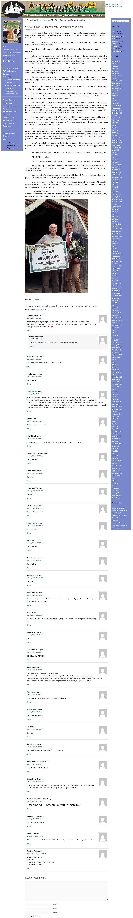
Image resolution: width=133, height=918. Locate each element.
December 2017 (117, 318)
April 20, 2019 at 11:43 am (35, 712)
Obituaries (6, 58)
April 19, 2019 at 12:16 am (35, 456)
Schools (114, 46)
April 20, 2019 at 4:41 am (34, 652)
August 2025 (116, 91)
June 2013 (115, 451)
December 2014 (117, 406)
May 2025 (115, 98)
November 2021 (117, 202)
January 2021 (116, 226)
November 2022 (117, 172)
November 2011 (117, 498)
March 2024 (115, 132)
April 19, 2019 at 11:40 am (35, 473)
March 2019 (115, 281)
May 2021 (115, 216)
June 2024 (115, 125)
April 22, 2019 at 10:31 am (35, 819)
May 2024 (115, 128)
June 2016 (115, 362)
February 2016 (116, 372)
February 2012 (116, 490)
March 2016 (115, 369)
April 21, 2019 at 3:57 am (34, 764)
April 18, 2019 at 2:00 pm (34, 359)
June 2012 (115, 480)
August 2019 (116, 268)
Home (38, 20)
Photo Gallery (7, 103)
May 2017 (115, 335)
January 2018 (116, 315)
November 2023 (117, 142)
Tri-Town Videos (8, 120)
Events (114, 31)
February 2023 (116, 165)
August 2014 (116, 416)
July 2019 (115, 271)
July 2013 (115, 448)
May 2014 (115, 424)
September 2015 (117, 384)
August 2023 (116, 150)
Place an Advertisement (10, 68)
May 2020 (115, 246)
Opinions (114, 43)
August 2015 (116, 387)
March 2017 (115, 340)
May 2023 (115, 157)
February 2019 (116, 283)
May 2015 (115, 394)
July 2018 (115, 300)
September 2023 (117, 147)
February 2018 (116, 313)
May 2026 (115, 68)
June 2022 (115, 184)
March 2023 (115, 162)
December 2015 (117, 377)
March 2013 (115, 458)
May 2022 (115, 187)
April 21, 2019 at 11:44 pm (37, 339)
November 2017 (117, 320)
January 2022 (116, 197)
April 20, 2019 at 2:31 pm (34, 729)
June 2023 (115, 155)
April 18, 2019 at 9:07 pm (34, 438)
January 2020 (116, 256)
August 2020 (116, 239)
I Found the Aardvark (9, 106)
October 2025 (116, 86)
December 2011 (117, 495)
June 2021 (115, 214)
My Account (7, 77)
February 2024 (116, 135)
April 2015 (115, 397)
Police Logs (7, 126)
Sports (114, 48)
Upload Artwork (10, 88)
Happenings (115, 36)
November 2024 (117, 113)
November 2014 (117, 409)
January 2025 (116, 108)
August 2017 (116, 327)
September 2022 (117, 177)
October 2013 (116, 441)
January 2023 (116, 167)
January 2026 (116, 78)
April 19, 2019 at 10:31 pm (35, 508)
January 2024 (116, 137)
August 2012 (116, 475)
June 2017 (115, 332)
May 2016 (115, 364)
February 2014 (116, 431)
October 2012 (116, 471)
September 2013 (117, 443)
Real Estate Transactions (11, 117)
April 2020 (115, 248)
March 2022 (115, 192)
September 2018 (117, 295)
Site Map (6, 136)
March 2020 (115, 251)
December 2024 (117, 110)
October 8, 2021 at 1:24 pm (35, 836)
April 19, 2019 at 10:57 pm (35, 543)
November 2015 (117, 379)
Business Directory (9, 100)
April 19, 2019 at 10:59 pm (35, 560)
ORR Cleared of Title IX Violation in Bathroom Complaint (119, 518)
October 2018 (116, 293)
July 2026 (115, 63)
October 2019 (116, 263)
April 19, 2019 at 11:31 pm (35, 595)
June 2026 (115, 66)
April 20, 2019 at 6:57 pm (34, 746)
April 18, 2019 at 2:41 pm (34, 376)
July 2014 (115, 419)
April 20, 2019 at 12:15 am (35, 615)
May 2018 (115, 305)
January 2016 (116, 374)
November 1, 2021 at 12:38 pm (36, 853)
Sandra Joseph (32, 709)
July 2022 (115, 182)
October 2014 (116, 411)
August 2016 (116, 357)
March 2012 (115, 488)
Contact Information (9, 133)
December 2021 (117, 199)
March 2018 (115, 310)
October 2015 (116, 382)
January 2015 (116, 404)
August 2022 (116, 179)
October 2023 (116, 145)
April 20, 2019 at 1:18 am (34, 635)
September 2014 (117, 414)
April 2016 (115, 367)
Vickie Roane (31, 692)
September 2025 (117, 88)
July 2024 (115, 123)
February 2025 (116, 105)
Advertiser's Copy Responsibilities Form (11, 92)
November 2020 (117, 231)
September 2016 (117, 355)
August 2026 (116, 61)
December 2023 (117, 140)
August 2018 (116, 298)
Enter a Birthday (8, 61)
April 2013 (115, 456)
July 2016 (115, 359)
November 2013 (117, 438)
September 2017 (117, 325)
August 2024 (116, 120)
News (113, 38)
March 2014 (115, 429)
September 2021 (117, 207)
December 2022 (117, 170)
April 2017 (115, 337)
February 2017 (116, 342)
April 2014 (115, 426)
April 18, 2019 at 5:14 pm (34, 421)
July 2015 (115, 389)
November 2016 (117, 350)
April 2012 (115, 485)
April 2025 (115, 100)
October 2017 (116, 322)
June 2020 (115, 244)
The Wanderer (53, 9)
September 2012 (117, 473)
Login (4, 139)
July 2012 (115, 478)
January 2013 (116, 463)
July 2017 (115, 330)
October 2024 (116, 115)
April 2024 (115, 130)
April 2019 (115, 278)
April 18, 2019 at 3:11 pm (34, 394)
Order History (9, 83)
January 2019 (116, 285)
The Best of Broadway (119, 523)
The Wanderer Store (9, 112)
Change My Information (12, 80)
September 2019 (117, 266)
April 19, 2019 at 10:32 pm (35, 525)
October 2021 (116, 204)
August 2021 (116, 209)
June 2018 (115, 303)
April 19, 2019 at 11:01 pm (35, 578)
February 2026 (116, 76)
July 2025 (115, 93)
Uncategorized (116, 51)
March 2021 (115, 221)
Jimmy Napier (32, 523)
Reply (29, 330)
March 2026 (115, 73)
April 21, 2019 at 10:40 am (35, 781)
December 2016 (117, 347)
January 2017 (116, 345)
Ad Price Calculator (9, 71)
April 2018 (115, 308)
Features (45, 20)
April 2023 (115, 160)
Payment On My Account (13, 85)
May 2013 (115, 453)
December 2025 (117, 81)
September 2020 (117, 236)
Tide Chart (6, 109)
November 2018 (117, 290)
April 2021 (115, 219)
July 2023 (115, 152)
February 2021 (116, 224)
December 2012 (117, 466)
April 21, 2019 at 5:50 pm (34, 801)
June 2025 (115, 95)
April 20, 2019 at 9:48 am (34, 694)
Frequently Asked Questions (12, 52)
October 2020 (116, 234)
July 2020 (115, 241)
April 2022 (115, 189)
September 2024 (117, 118)
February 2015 (116, 401)
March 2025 (115, 103)
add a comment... (42, 310)
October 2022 (116, 174)
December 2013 (117, 436)
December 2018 (117, 288)
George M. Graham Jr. (119, 508)
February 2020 (116, 253)
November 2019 (117, 261)
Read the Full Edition (10, 49)
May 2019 (115, 276)
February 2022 (116, 194)
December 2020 (117, 229)
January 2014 (116, 434)
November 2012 (117, 468)
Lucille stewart (32, 391)
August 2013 (116, 446)
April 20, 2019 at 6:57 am (34, 669)
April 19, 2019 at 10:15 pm (35, 491)
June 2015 (115, 392)
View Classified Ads (9, 55)
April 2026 (115, 71)
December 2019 (117, 258)
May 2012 (115, 483)
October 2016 (116, 352)
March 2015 (115, 399)
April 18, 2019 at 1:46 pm (34, 318)
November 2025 (117, 83)
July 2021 (115, 211)
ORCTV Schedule (9, 123)
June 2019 (115, 273)
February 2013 (116, 461)
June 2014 (115, 421)
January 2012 (116, 493)
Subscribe (6, 74)
